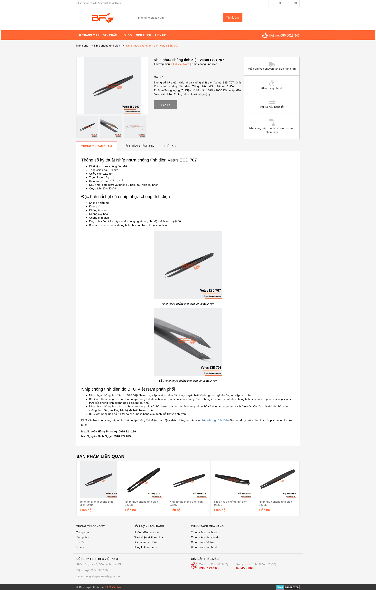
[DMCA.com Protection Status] (288, 587)
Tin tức (80, 542)
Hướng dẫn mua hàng (147, 532)
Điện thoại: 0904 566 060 (92, 570)
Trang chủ (82, 532)
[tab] (96, 146)
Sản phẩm (82, 537)
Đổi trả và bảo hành (146, 542)
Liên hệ (81, 547)
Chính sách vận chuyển (205, 537)
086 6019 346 (290, 35)
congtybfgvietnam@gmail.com (103, 576)
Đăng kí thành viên (145, 547)
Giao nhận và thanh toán (149, 537)
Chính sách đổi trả (202, 542)
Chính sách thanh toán (205, 532)
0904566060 (245, 568)
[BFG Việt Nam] (102, 14)
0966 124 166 (209, 568)
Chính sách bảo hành (204, 547)
